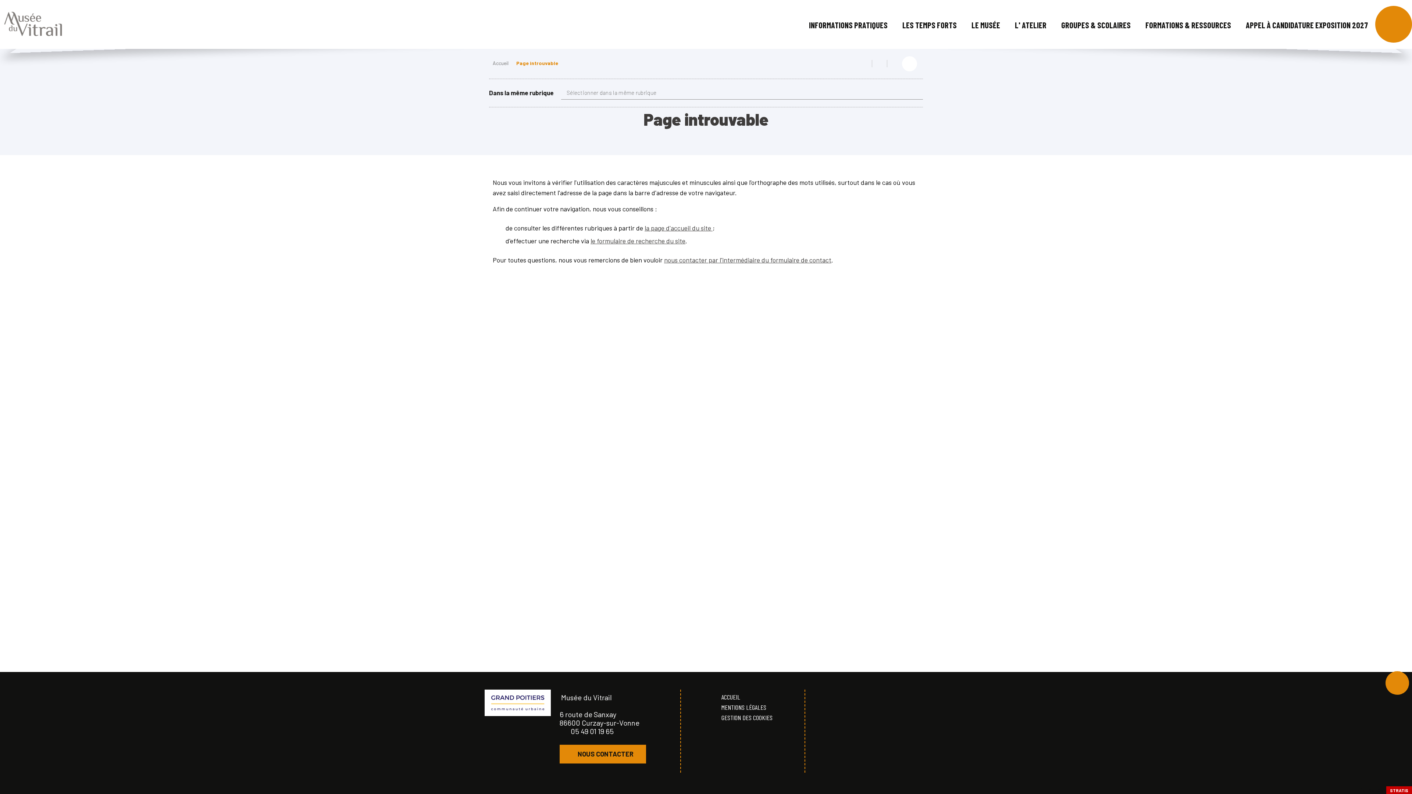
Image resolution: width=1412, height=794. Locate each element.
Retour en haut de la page (1397, 683)
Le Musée (985, 25)
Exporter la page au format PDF (879, 63)
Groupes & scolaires (1096, 25)
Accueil (501, 63)
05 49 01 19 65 (592, 731)
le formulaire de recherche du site (638, 241)
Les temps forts (929, 25)
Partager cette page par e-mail (894, 63)
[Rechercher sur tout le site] (1393, 24)
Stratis (1399, 790)
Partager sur (909, 63)
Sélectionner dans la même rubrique (611, 92)
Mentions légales (743, 707)
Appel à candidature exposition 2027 (1307, 25)
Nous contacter (606, 754)
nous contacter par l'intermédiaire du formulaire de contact (747, 260)
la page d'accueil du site (679, 228)
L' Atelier (1030, 25)
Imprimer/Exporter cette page (864, 63)
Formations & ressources (1188, 25)
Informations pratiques (848, 25)
